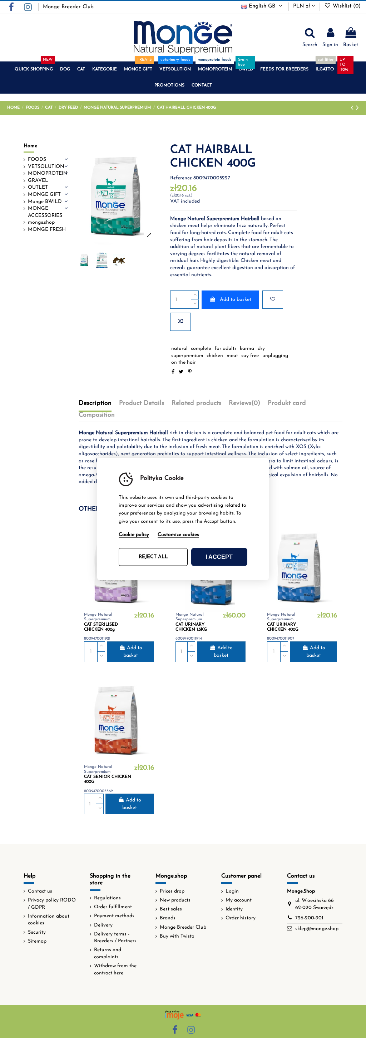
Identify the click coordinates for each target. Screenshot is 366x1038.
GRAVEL (38, 180)
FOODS (37, 159)
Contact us (40, 891)
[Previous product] (353, 108)
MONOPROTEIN (48, 173)
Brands (167, 918)
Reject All (153, 557)
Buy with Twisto (177, 936)
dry (261, 348)
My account (239, 900)
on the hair (183, 362)
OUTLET (38, 187)
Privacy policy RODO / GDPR (52, 904)
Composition (97, 415)
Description (95, 403)
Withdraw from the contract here (115, 969)
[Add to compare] (180, 322)
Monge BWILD (45, 201)
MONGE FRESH (47, 229)
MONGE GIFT (44, 194)
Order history (241, 918)
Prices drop (172, 891)
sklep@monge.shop (316, 929)
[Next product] (357, 108)
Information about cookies (48, 920)
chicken (215, 355)
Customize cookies (178, 534)
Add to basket (235, 299)
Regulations (107, 898)
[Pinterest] (190, 372)
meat (232, 355)
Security (37, 932)
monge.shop (41, 222)
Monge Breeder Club (68, 7)
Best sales (171, 909)
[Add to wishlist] (272, 299)
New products (175, 900)
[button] (33, 69)
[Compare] (331, 545)
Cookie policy (134, 534)
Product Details (141, 403)
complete (201, 348)
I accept (219, 557)
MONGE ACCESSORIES (45, 212)
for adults (226, 348)
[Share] (173, 372)
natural (179, 348)
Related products (196, 403)
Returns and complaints (107, 953)
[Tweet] (181, 372)
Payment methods (114, 916)
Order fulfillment (113, 907)
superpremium (187, 355)
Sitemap (37, 941)
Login (232, 891)
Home (30, 146)
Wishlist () (346, 6)
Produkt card (287, 403)
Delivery (103, 925)
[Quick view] (331, 557)
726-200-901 (309, 918)
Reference (181, 178)
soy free (250, 355)
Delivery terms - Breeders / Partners (115, 938)
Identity (234, 909)
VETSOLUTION (46, 166)
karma (247, 348)
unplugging (275, 355)
